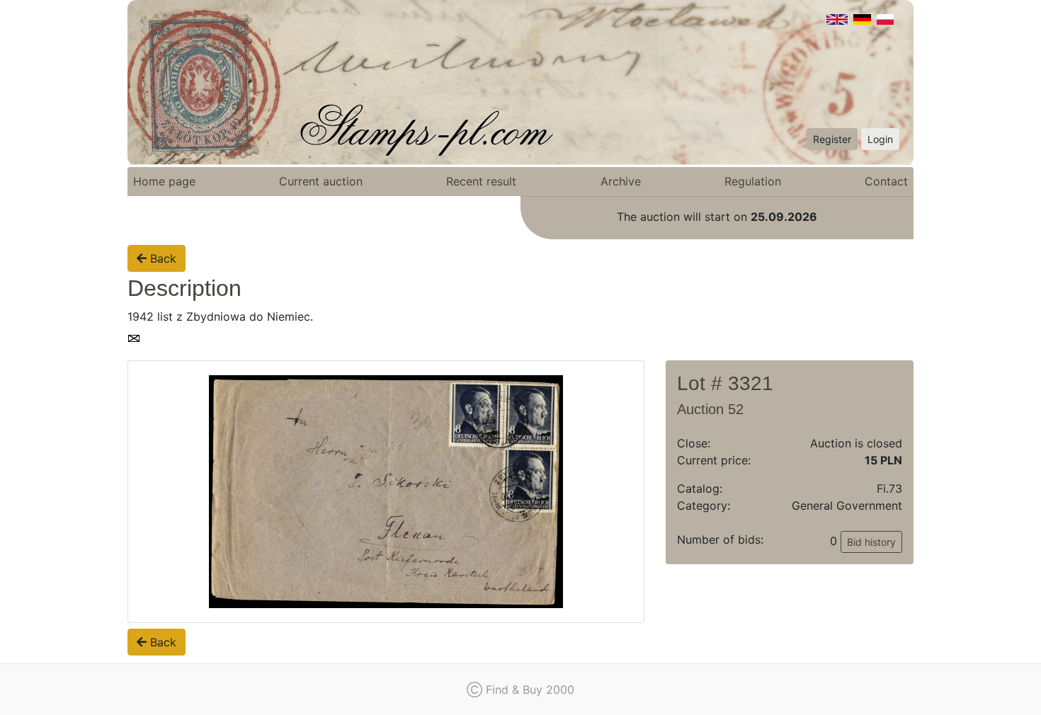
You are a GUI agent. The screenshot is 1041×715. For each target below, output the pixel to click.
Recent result (481, 181)
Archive (621, 181)
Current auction (321, 181)
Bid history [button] (871, 542)
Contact (886, 181)
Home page (164, 181)
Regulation (752, 181)
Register (832, 139)
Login (880, 139)
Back (161, 258)
